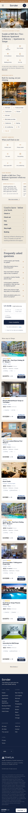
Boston (17, 709)
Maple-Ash (10, 645)
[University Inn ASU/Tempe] (14, 632)
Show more (4, 69)
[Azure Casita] (14, 470)
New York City (19, 692)
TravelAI (2, 1)
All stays (4, 726)
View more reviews (13, 199)
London (17, 706)
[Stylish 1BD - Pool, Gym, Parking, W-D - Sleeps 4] (14, 349)
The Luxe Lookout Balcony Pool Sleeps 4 (12, 441)
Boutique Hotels (6, 705)
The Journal (5, 732)
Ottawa (17, 701)
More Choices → (14, 666)
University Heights (11, 483)
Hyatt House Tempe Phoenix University (11, 603)
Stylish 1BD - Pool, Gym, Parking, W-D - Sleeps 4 (14, 361)
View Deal (21, 376)
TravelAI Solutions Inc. (17, 760)
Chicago (17, 717)
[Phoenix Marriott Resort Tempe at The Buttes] (14, 389)
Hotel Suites (5, 711)
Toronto (17, 715)
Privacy (4, 740)
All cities (4, 729)
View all (7, 131)
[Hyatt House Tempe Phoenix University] (14, 591)
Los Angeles (18, 695)
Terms (3, 743)
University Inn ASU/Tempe (11, 643)
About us (17, 726)
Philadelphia (18, 704)
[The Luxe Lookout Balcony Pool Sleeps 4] (14, 429)
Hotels (3, 692)
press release (22, 1)
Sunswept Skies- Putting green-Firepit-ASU (12, 563)
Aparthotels (5, 695)
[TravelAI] (8, 757)
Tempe (9, 364)
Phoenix (5, 364)
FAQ (16, 732)
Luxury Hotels (5, 708)
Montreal (17, 698)
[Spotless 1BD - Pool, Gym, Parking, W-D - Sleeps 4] (14, 510)
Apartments (5, 698)
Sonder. (7, 768)
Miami (16, 712)
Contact (17, 729)
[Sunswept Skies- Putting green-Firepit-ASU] (14, 551)
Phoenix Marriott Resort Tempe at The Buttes (13, 401)
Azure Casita (7, 481)
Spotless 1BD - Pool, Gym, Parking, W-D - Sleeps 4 (13, 522)
